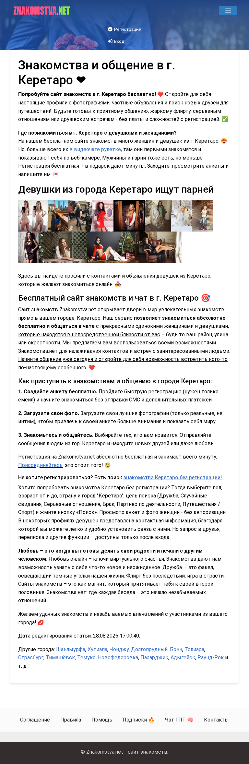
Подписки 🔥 (139, 720)
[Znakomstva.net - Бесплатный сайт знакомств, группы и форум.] (42, 10)
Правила (70, 720)
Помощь (101, 720)
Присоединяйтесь (40, 465)
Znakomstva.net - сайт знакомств (126, 752)
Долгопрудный (149, 649)
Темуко (86, 657)
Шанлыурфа (70, 649)
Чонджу (119, 649)
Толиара (194, 649)
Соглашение (35, 720)
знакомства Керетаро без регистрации (172, 477)
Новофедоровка (118, 657)
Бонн (176, 649)
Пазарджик (154, 657)
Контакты (216, 720)
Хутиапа (97, 649)
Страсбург (30, 657)
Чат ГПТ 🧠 (179, 720)
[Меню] (228, 10)
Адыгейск (183, 657)
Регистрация (127, 29)
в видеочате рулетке (95, 149)
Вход (118, 41)
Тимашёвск (60, 657)
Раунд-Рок (210, 657)
